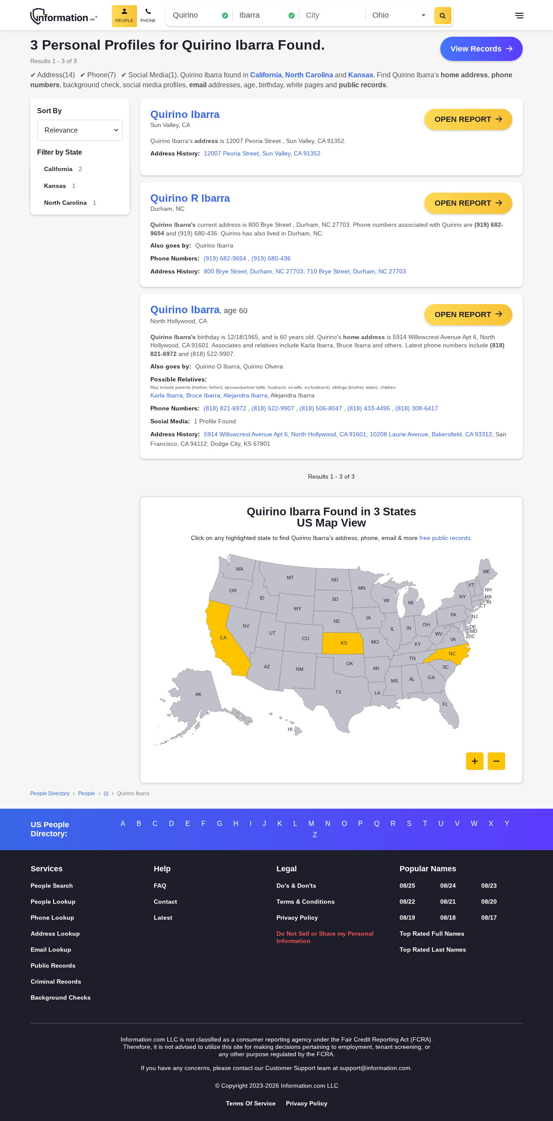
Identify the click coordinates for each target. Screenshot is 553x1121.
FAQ (160, 885)
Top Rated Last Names (433, 949)
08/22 (407, 901)
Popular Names (428, 868)
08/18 (448, 917)
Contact (165, 901)
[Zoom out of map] (496, 761)
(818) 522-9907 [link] (272, 408)
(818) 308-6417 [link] (416, 408)
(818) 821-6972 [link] (224, 408)
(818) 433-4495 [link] (368, 408)
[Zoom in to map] (474, 761)
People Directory (50, 794)
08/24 (448, 885)
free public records (445, 537)
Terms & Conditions (305, 901)
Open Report (463, 119)
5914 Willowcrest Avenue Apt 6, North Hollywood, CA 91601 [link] (285, 434)
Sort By (49, 110)
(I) (106, 794)
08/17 (489, 917)
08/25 (407, 885)
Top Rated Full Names (432, 933)
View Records (476, 48)
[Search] (442, 15)
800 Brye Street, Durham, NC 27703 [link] (253, 271)
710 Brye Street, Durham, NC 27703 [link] (356, 271)
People (86, 794)
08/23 (489, 885)
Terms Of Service (251, 1103)
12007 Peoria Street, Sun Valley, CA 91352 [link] (262, 153)
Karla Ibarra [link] (166, 395)
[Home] (64, 16)
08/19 (407, 917)
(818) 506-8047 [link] (320, 408)
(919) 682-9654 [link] (224, 258)
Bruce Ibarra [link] (203, 395)
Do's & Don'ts (296, 885)
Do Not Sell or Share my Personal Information (325, 937)
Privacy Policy (297, 917)
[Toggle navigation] (519, 16)
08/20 (489, 901)
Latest (163, 917)
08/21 (448, 901)
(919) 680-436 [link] (271, 258)
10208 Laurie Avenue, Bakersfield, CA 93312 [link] (431, 434)
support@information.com (375, 1067)
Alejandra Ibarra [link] (245, 395)
